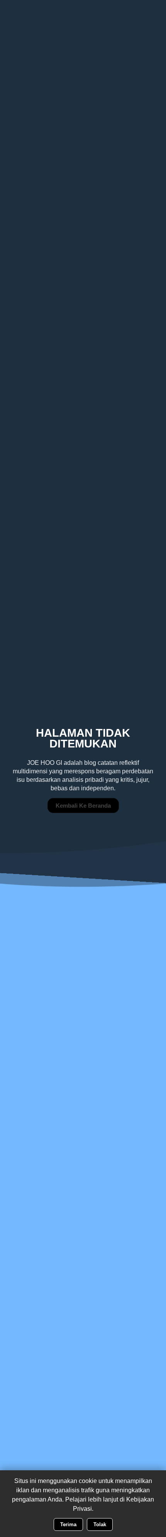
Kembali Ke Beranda (83, 805)
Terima (68, 1524)
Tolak (99, 1524)
